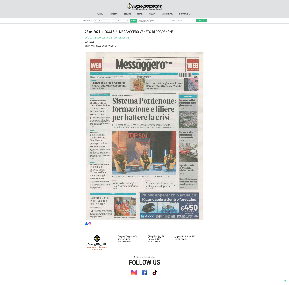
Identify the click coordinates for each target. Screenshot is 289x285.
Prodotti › (114, 14)
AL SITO (144, 22)
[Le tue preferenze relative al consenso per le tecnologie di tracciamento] (285, 281)
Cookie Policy (102, 248)
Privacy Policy (91, 248)
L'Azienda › (100, 14)
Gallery (152, 14)
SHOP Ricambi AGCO (185, 14)
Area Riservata (167, 14)
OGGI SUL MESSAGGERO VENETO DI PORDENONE (107, 38)
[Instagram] (89, 223)
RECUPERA (146, 20)
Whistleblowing (97, 249)
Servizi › (140, 14)
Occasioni (127, 14)
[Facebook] (86, 223)
